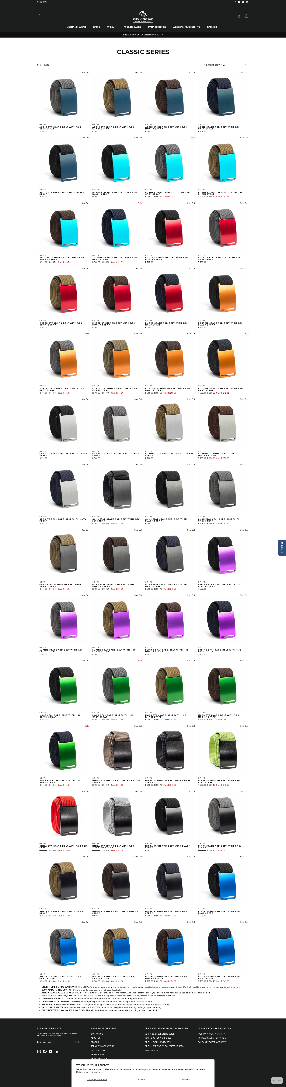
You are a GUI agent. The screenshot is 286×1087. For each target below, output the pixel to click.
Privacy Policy (97, 1072)
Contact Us (42, 2)
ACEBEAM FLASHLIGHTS (186, 27)
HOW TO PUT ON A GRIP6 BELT (158, 1038)
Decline (186, 1079)
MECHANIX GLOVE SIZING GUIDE (159, 1034)
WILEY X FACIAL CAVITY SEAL (158, 1042)
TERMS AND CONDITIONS (102, 1046)
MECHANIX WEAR (76, 27)
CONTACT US (97, 1034)
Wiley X (112, 27)
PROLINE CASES (132, 27)
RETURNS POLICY (99, 1050)
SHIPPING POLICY (99, 1059)
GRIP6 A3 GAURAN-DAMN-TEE (212, 1038)
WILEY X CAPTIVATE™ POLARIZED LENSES (164, 1046)
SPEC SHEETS (151, 1050)
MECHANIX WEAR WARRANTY (212, 1034)
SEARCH (95, 1042)
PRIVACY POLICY (99, 1054)
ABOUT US (96, 1038)
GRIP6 (96, 27)
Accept (141, 1079)
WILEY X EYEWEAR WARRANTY (212, 1042)
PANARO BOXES (157, 27)
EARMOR (212, 27)
